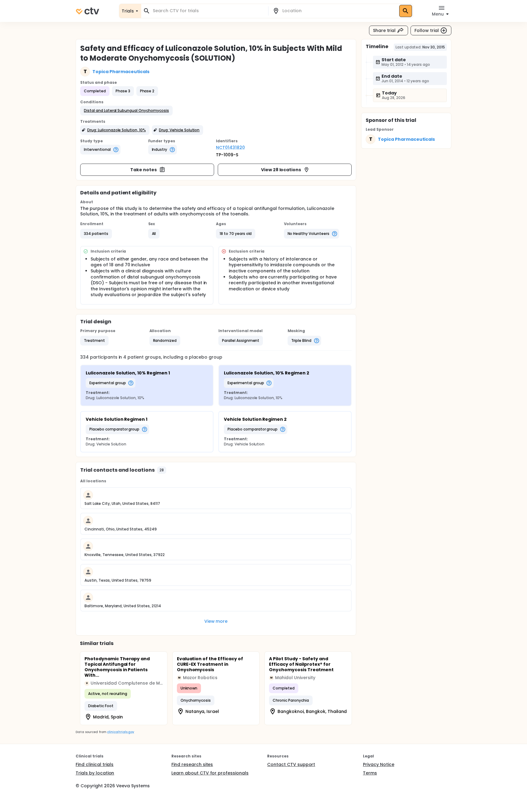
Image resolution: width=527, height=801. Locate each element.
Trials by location (95, 773)
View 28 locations (281, 170)
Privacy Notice (378, 764)
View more (216, 621)
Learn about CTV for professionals (210, 773)
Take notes (143, 170)
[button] (126, 110)
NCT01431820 (230, 147)
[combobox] (208, 10)
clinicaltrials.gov (120, 732)
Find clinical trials (94, 764)
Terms (370, 773)
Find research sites (192, 764)
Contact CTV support (291, 764)
